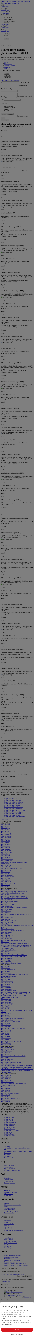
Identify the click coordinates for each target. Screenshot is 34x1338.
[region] (17, 1320)
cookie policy (8, 1324)
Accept (17, 1330)
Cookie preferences (17, 1334)
